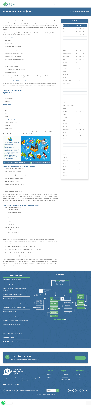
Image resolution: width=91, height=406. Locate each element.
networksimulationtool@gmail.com (29, 390)
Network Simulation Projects (10, 316)
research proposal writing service (11, 384)
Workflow (78, 379)
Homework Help (65, 382)
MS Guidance (64, 377)
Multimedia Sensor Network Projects (12, 333)
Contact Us (83, 4)
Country (78, 374)
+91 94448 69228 (10, 390)
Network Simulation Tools (69, 4)
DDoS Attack (8, 43)
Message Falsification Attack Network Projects (15, 320)
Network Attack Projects (9, 311)
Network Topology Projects (10, 284)
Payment (78, 377)
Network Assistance (8, 337)
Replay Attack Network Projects (11, 342)
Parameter (79, 382)
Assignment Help (65, 379)
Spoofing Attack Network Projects (12, 324)
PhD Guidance (65, 374)
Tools (47, 379)
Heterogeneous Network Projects (12, 279)
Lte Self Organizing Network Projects (12, 294)
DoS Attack (8, 40)
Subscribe (80, 358)
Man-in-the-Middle (10, 63)
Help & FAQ (49, 374)
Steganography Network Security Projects (14, 307)
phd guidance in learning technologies (20, 200)
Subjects (48, 377)
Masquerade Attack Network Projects (13, 303)
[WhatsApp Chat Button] (3, 403)
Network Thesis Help (8, 329)
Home (28, 4)
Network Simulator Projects (10, 299)
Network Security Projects (52, 4)
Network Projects (37, 4)
